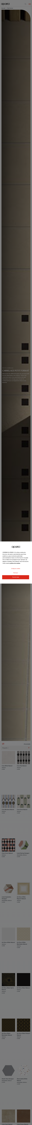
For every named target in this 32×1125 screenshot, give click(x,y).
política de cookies (15, 563)
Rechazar (15, 573)
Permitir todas (15, 577)
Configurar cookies (15, 568)
